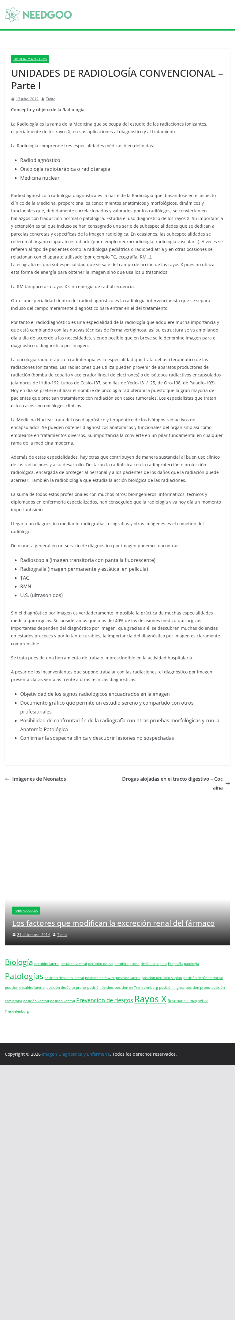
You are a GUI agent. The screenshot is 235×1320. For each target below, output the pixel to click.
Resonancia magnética (188, 1000)
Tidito (50, 98)
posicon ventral (62, 1001)
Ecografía (175, 964)
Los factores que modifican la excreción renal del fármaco (113, 923)
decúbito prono (127, 964)
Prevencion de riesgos (104, 1000)
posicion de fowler (100, 978)
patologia (191, 964)
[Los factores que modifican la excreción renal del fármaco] (117, 824)
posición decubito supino (162, 978)
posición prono (198, 987)
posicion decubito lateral (64, 978)
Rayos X (150, 999)
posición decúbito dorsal (203, 978)
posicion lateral (128, 978)
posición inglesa (172, 987)
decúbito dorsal (100, 964)
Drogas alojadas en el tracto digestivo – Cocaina (172, 783)
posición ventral (36, 1001)
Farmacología (26, 910)
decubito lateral (46, 964)
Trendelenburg (17, 1011)
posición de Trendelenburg (136, 987)
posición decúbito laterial (25, 987)
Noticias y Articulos (30, 59)
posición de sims (100, 987)
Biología (19, 962)
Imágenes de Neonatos (39, 779)
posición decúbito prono (66, 987)
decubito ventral (74, 964)
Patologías (24, 975)
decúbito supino (154, 964)
